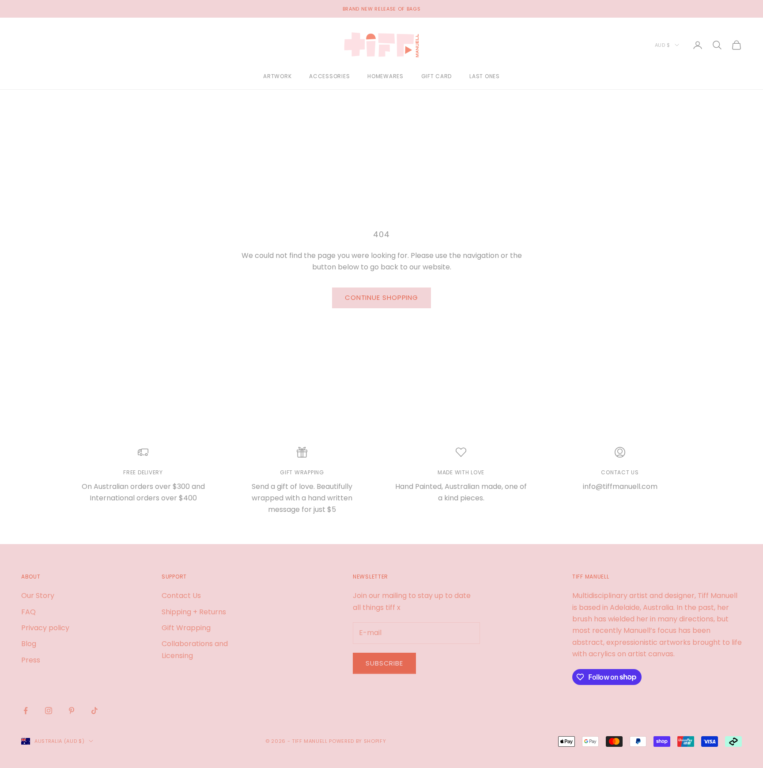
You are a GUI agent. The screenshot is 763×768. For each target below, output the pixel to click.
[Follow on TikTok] (94, 710)
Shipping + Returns (194, 612)
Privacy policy (45, 628)
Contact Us (181, 595)
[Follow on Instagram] (48, 710)
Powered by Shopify (357, 741)
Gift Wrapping (186, 628)
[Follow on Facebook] (25, 710)
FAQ (28, 612)
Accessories (329, 76)
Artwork (277, 76)
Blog (28, 644)
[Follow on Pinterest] (71, 710)
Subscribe (384, 663)
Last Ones (484, 76)
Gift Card (436, 76)
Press (30, 660)
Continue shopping (381, 297)
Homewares (385, 76)
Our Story (37, 595)
